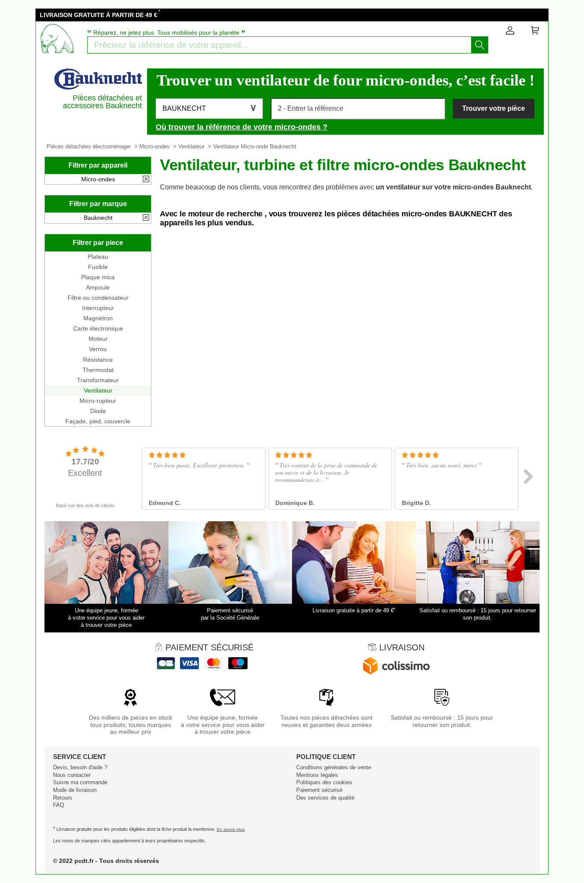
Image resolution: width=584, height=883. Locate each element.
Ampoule (98, 287)
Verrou (98, 349)
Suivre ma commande (80, 782)
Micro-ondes (154, 146)
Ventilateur (191, 146)
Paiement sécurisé (319, 790)
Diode (98, 411)
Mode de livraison (75, 790)
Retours (62, 797)
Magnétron (98, 318)
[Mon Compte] (510, 32)
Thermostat (98, 369)
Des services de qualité (325, 797)
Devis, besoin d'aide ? (80, 767)
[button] (209, 108)
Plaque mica (98, 277)
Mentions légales (317, 775)
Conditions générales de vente (333, 767)
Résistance (98, 359)
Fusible (98, 266)
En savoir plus (231, 829)
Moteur (98, 338)
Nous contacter (72, 775)
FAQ (58, 805)
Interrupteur (98, 307)
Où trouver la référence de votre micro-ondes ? (241, 127)
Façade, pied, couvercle (97, 421)
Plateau (98, 256)
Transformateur (98, 380)
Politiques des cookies (324, 782)
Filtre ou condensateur (98, 297)
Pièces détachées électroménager (89, 146)
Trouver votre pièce (493, 108)
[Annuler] (146, 179)
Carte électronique (98, 328)
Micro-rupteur (98, 400)
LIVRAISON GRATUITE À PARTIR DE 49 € (98, 15)
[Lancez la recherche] (479, 44)
